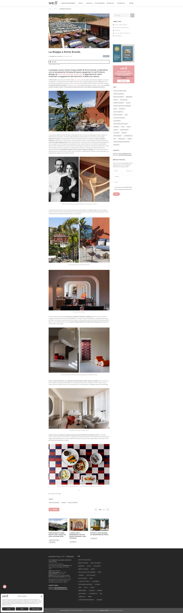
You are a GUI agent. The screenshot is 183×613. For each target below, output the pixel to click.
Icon (126, 114)
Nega (22, 609)
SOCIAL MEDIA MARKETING (123, 33)
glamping (122, 108)
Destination (120, 3)
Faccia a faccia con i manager (122, 105)
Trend (129, 138)
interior (116, 126)
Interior (55, 8)
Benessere (129, 96)
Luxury (116, 129)
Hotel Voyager (118, 114)
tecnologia (122, 138)
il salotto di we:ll (119, 117)
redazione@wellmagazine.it (124, 153)
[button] (41, 596)
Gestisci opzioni (36, 609)
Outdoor (116, 132)
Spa (115, 138)
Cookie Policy (120, 610)
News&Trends (124, 129)
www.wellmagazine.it (65, 610)
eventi (128, 102)
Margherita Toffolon (56, 56)
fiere (115, 108)
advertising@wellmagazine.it (125, 155)
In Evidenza (117, 120)
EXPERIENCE (118, 35)
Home (50, 8)
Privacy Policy (112, 610)
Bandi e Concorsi (119, 93)
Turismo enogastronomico (121, 141)
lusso (128, 126)
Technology (110, 3)
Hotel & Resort (72, 502)
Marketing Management (68, 3)
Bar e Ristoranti (54, 502)
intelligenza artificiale (121, 123)
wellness (116, 144)
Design (81, 3)
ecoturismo (123, 99)
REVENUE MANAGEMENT (122, 27)
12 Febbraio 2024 (67, 56)
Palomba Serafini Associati (70, 74)
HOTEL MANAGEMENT (121, 24)
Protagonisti (118, 135)
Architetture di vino (120, 90)
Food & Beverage (100, 3)
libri (122, 126)
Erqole (74, 85)
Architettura (54, 540)
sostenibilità (128, 135)
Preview (124, 132)
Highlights (89, 3)
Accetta (8, 609)
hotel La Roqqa (77, 80)
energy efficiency (119, 102)
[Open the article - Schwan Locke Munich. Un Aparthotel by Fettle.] (95, 525)
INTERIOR (117, 30)
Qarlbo (98, 85)
